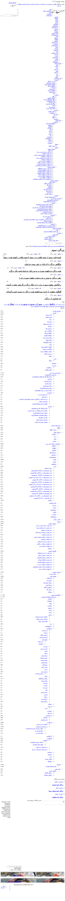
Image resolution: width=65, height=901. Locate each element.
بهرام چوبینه (44, 660)
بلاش (45, 651)
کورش (53, 203)
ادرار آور (62, 304)
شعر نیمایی (17, 304)
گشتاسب (49, 738)
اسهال (59, 304)
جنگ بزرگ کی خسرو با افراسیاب (34, 728)
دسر (54, 116)
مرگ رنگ (49, 185)
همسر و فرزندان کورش (45, 206)
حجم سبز (49, 192)
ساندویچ (56, 119)
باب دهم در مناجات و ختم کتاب (43, 165)
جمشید (50, 125)
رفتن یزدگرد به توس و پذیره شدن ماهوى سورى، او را (40, 278)
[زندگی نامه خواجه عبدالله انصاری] (25, 818)
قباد (46, 690)
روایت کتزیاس (48, 381)
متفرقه (59, 233)
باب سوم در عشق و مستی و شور (43, 155)
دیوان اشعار (58, 120)
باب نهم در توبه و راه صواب (44, 164)
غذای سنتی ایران (50, 108)
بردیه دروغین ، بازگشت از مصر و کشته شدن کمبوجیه (38, 219)
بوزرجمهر (40, 641)
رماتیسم (47, 304)
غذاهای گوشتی (51, 98)
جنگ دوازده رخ (39, 730)
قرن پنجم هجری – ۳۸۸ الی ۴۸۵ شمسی (41, 470)
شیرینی (56, 110)
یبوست (32, 306)
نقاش (56, 20)
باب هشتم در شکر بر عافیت (44, 162)
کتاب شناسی (54, 33)
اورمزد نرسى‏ (43, 648)
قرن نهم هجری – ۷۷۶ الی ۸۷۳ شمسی (42, 489)
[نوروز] (48, 900)
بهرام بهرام (44, 655)
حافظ (56, 144)
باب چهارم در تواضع (46, 156)
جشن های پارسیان (53, 240)
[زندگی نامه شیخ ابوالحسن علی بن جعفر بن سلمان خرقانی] (48, 835)
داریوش (53, 224)
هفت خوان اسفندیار (38, 744)
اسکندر (50, 126)
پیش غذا (56, 114)
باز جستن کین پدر (47, 216)
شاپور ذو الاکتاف (43, 678)
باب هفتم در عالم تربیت (45, 177)
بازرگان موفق (17, 875)
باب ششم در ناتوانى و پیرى (45, 176)
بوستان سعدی (51, 149)
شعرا (50, 12)
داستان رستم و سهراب (41, 616)
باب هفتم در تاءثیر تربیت (45, 161)
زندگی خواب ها (48, 189)
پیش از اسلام (48, 468)
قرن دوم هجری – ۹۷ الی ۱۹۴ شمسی (42, 479)
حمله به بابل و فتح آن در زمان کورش (42, 207)
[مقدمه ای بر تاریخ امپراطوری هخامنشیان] (18, 847)
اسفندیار (45, 740)
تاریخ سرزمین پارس (56, 198)
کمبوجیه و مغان (47, 221)
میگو (53, 96)
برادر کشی (49, 218)
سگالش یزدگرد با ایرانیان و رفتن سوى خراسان (42, 264)
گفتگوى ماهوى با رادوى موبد (50, 292)
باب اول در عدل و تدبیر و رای (44, 152)
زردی (43, 304)
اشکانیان (49, 128)
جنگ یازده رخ (39, 733)
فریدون (50, 141)
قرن (57, 51)
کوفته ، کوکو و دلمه (50, 84)
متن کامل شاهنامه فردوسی (50, 231)
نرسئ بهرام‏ (44, 692)
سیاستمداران (54, 35)
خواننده (56, 32)
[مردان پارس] (58, 14)
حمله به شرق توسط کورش (44, 209)
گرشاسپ (49, 736)
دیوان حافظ (52, 146)
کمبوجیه (53, 215)
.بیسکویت (52, 113)
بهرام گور (44, 664)
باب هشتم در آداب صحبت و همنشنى (42, 179)
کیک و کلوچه (51, 111)
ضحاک (50, 140)
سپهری (24, 304)
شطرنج (41, 643)
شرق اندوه (49, 191)
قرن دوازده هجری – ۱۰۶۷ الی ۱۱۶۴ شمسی (40, 477)
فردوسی (55, 122)
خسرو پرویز (44, 671)
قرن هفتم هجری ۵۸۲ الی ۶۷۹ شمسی (42, 493)
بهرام (45, 653)
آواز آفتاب (49, 188)
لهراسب (49, 752)
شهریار (56, 195)
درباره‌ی (3, 887)
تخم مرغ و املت (50, 83)
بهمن (50, 129)
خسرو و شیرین (39, 673)
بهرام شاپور (44, 662)
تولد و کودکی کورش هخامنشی (44, 204)
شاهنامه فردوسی (50, 123)
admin (59, 254)
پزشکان (56, 30)
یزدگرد (45, 697)
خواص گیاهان (48, 237)
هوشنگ (50, 761)
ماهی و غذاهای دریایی (49, 99)
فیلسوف (56, 24)
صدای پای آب (48, 194)
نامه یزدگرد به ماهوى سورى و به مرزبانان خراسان (41, 271)
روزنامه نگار (55, 27)
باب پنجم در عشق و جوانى (45, 174)
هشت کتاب (52, 182)
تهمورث (50, 143)
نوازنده (56, 17)
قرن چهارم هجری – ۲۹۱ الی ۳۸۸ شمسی (41, 473)
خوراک (53, 87)
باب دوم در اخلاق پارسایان (45, 170)
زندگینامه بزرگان (47, 11)
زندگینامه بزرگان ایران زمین (53, 444)
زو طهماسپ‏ (48, 138)
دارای (50, 132)
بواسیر (56, 304)
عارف (56, 23)
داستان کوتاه (58, 63)
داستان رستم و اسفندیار (36, 742)
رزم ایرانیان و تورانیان (41, 726)
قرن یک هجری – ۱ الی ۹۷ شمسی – (42, 498)
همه (57, 36)
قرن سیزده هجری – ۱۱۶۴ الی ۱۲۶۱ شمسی (40, 484)
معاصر (50, 500)
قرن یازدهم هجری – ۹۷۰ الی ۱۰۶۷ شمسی (40, 495)
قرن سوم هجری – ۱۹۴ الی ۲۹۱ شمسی (41, 482)
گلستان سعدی (51, 167)
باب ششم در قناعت (46, 159)
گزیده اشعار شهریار (50, 197)
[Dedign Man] (12, 2)
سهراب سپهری (54, 180)
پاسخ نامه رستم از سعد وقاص (49, 257)
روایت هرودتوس (47, 386)
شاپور (45, 676)
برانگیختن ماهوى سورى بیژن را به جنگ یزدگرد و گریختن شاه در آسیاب (33, 285)
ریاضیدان (49, 14)
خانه (50, 9)
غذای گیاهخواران (50, 101)
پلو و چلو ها (52, 102)
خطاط (56, 18)
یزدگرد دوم (44, 699)
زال (51, 135)
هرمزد (45, 694)
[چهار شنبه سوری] (36, 882)
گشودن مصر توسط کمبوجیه (44, 222)
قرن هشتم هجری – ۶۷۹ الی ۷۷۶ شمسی (41, 491)
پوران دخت (44, 667)
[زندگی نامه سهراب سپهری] (18, 865)
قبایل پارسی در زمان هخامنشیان (46, 225)
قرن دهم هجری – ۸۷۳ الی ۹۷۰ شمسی (41, 475)
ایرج (46, 708)
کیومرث (49, 711)
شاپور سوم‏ (44, 680)
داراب (50, 131)
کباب (53, 105)
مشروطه (61, 306)
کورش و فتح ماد (47, 212)
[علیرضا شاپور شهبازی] (48, 853)
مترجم (56, 29)
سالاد (53, 117)
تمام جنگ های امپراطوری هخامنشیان (45, 227)
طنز (57, 65)
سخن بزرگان (57, 519)
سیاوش (45, 717)
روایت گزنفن (48, 383)
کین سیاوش (44, 719)
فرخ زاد (45, 687)
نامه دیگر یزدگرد (15, 271)
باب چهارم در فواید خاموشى (44, 173)
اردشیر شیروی (43, 637)
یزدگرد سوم (44, 701)
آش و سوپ (52, 89)
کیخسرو (49, 722)
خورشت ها (52, 107)
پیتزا (54, 93)
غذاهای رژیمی (51, 90)
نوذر (50, 756)
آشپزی (56, 80)
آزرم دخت (44, 630)
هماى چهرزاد (48, 759)
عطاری (10, 304)
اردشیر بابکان (43, 635)
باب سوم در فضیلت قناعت (45, 171)
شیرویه (45, 683)
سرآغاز (50, 150)
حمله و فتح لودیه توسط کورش (44, 210)
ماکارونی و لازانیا (50, 104)
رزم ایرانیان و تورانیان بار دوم (39, 749)
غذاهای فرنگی (51, 86)
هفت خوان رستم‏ (42, 621)
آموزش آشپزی (57, 78)
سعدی (56, 147)
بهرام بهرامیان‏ (43, 658)
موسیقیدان (49, 15)
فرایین (45, 685)
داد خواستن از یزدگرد (52, 299)
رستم (50, 134)
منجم (56, 21)
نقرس (40, 306)
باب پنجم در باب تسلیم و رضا (44, 158)
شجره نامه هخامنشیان (49, 201)
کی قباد (50, 713)
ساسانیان (49, 137)
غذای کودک (52, 92)
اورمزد (45, 646)
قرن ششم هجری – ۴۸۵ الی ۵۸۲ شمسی (41, 486)
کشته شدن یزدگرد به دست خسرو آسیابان (22, 292)
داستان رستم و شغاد (41, 619)
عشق (56, 66)
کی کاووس (49, 715)
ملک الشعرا (57, 306)
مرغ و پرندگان (51, 81)
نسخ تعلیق (45, 306)
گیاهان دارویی (51, 236)
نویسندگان (55, 26)
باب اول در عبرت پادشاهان (45, 168)
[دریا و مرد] (58, 882)
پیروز (45, 669)
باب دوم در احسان (47, 153)
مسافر (50, 186)
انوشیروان (44, 639)
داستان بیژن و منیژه (42, 724)
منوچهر (50, 754)
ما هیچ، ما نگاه (48, 183)
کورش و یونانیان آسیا (46, 213)
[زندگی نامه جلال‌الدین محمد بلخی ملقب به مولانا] (18, 835)
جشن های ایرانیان (55, 425)
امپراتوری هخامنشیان (52, 200)
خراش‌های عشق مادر (14, 881)
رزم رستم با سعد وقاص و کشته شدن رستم (20, 257)
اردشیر (45, 632)
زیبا (57, 68)
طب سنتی (55, 234)
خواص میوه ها (48, 239)
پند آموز (56, 69)
